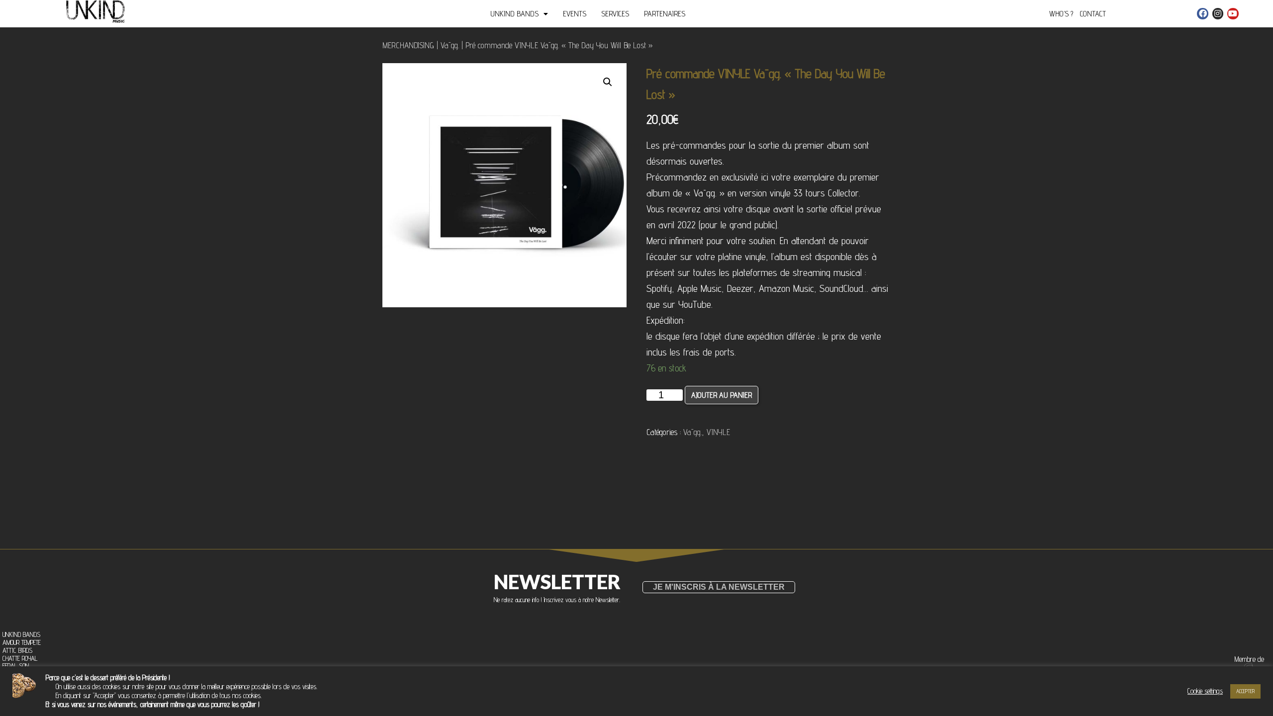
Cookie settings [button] (1205, 691)
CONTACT (1093, 13)
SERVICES (615, 13)
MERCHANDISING (408, 45)
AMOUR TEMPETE (21, 642)
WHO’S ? (1061, 13)
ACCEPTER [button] (1245, 691)
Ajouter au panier (721, 395)
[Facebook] (1202, 13)
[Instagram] (1217, 13)
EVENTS (574, 13)
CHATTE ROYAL (19, 658)
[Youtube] (1232, 13)
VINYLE (718, 432)
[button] (718, 587)
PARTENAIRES (664, 13)
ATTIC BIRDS (17, 650)
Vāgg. (450, 45)
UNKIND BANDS (514, 13)
